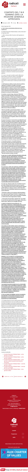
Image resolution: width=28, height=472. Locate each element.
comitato (21, 23)
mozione (25, 23)
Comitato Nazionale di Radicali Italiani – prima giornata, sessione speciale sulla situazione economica (14, 361)
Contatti (14, 430)
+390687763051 (21, 408)
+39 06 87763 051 (15, 401)
